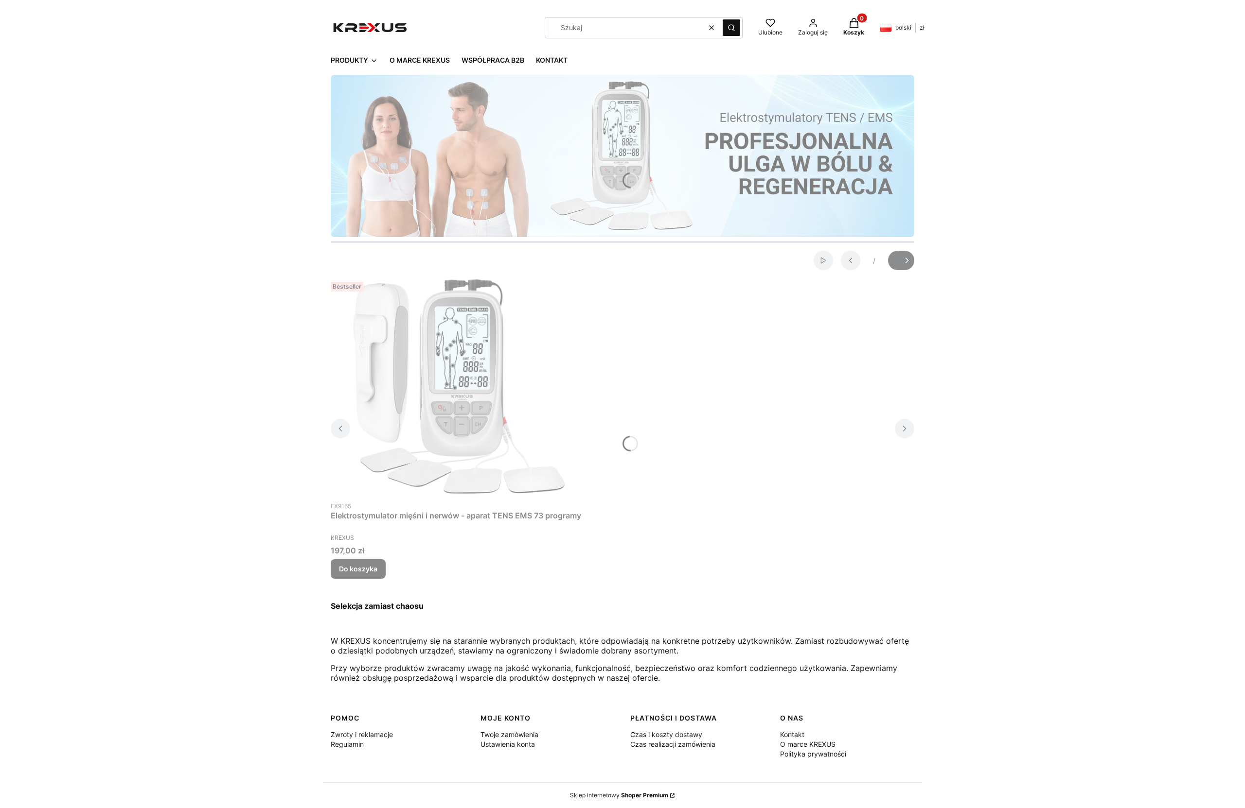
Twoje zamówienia (509, 734)
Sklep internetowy (619, 795)
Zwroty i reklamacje (362, 734)
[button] (731, 27)
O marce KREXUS (808, 744)
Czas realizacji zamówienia (672, 744)
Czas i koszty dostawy (666, 734)
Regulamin (347, 744)
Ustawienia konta (507, 744)
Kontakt (792, 734)
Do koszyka (358, 569)
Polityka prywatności (813, 754)
